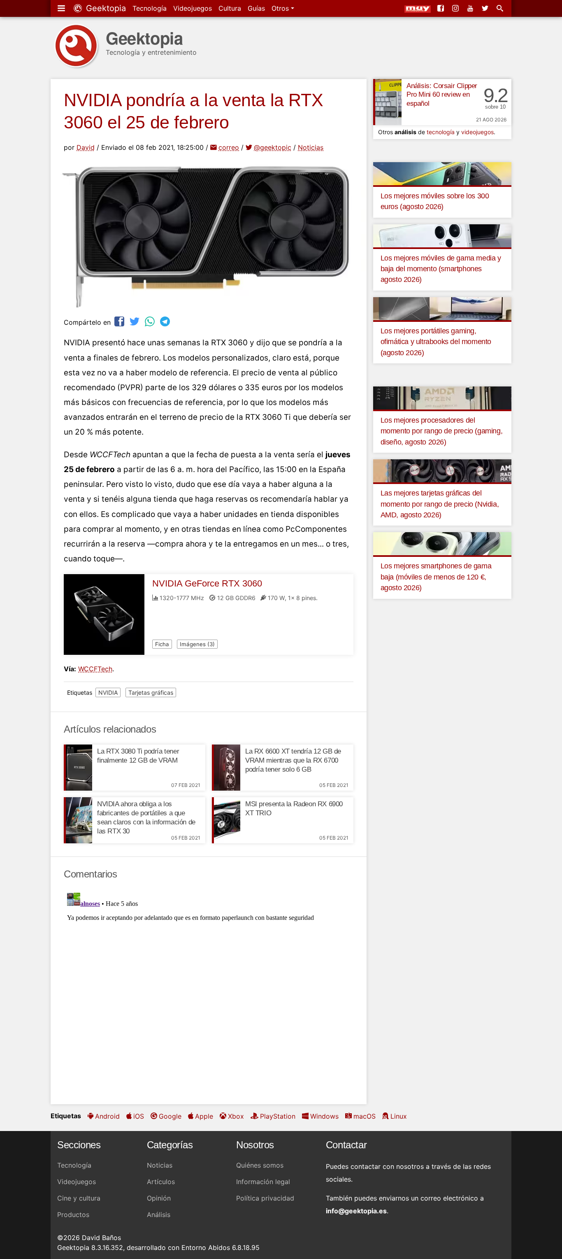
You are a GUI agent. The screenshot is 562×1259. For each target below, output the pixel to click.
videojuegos (477, 131)
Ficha (162, 644)
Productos (73, 1214)
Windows (324, 1116)
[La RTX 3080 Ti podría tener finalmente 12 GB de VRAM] (78, 768)
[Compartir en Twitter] (135, 321)
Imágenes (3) (197, 644)
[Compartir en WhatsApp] (150, 321)
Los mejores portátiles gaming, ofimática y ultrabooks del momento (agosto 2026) (436, 342)
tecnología (441, 131)
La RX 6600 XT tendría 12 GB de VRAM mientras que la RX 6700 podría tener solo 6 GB (293, 760)
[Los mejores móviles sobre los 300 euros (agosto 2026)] (442, 173)
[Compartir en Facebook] (120, 321)
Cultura (229, 8)
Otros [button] (281, 8)
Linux (398, 1116)
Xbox (236, 1116)
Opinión (159, 1198)
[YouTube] (471, 8)
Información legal (263, 1182)
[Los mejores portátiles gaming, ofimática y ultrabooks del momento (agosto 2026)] (442, 308)
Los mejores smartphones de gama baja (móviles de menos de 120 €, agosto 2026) (436, 577)
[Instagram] (456, 8)
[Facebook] (441, 8)
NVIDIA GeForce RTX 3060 (207, 583)
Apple (204, 1116)
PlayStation (277, 1116)
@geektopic (272, 147)
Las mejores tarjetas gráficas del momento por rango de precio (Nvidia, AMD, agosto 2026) (440, 504)
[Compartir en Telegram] (166, 321)
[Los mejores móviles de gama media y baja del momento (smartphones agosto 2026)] (442, 235)
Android (107, 1116)
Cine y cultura (78, 1198)
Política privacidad (265, 1198)
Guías (256, 8)
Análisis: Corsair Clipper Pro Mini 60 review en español (441, 95)
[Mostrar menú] (62, 8)
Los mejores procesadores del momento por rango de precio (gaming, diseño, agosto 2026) (442, 431)
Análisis (158, 1214)
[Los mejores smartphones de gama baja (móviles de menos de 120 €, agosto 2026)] (442, 543)
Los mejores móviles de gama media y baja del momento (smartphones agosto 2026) (441, 269)
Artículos (161, 1182)
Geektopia (105, 8)
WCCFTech (95, 669)
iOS (138, 1116)
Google (170, 1116)
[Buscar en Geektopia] (500, 8)
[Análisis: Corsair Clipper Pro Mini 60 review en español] (387, 102)
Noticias (310, 147)
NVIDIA (108, 692)
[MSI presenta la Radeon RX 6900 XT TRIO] (226, 820)
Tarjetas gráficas (150, 692)
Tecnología (149, 8)
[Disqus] (208, 992)
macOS (364, 1116)
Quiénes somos (259, 1165)
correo (228, 147)
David (86, 147)
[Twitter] (485, 8)
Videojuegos (192, 8)
